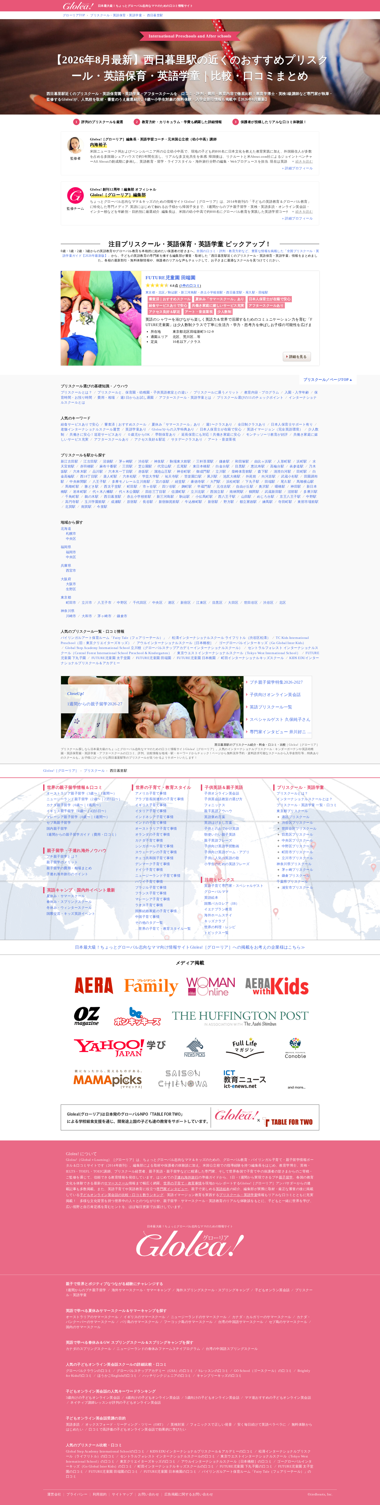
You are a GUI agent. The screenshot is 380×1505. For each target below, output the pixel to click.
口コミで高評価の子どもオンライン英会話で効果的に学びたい (137, 1429)
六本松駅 (130, 476)
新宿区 (185, 602)
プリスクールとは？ (76, 392)
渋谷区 (268, 602)
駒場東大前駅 (180, 461)
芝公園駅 (145, 466)
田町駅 (302, 471)
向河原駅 (269, 476)
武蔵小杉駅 (289, 476)
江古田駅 (90, 461)
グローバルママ (216, 892)
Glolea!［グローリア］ (61, 771)
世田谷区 (251, 602)
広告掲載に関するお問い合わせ (188, 1494)
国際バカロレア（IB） (221, 903)
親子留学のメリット (62, 862)
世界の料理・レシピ (219, 927)
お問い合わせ (148, 1494)
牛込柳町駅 (193, 502)
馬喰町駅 (72, 486)
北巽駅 (70, 507)
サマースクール (116, 1183)
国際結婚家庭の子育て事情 (156, 911)
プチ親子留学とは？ (62, 856)
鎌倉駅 (224, 461)
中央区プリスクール (297, 840)
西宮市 (71, 570)
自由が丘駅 (244, 486)
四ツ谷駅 (169, 486)
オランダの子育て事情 (152, 834)
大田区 (233, 602)
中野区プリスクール (297, 846)
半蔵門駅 (204, 486)
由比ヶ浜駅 (263, 461)
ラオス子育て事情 (149, 905)
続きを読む (304, 161)
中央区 (71, 539)
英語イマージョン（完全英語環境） (275, 429)
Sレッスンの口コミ (213, 1371)
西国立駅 (217, 492)
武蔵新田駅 (273, 492)
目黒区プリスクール (297, 834)
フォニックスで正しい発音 (211, 1424)
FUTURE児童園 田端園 (170, 277)
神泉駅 (159, 461)
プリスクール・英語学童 (238, 1195)
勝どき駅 (91, 486)
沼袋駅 (108, 461)
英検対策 (178, 1424)
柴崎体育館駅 (242, 471)
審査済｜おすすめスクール (170, 299)
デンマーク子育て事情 (152, 864)
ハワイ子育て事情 (149, 881)
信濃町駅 (178, 492)
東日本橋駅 (201, 466)
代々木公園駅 (129, 492)
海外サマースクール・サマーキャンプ (141, 1290)
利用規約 (100, 1494)
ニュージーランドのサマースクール (199, 1317)
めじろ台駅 (265, 496)
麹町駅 (186, 486)
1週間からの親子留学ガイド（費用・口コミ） (82, 834)
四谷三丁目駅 (155, 492)
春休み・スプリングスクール (69, 902)
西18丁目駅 (89, 476)
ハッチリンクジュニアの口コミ (166, 1376)
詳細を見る (298, 357)
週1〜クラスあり (219, 424)
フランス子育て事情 (150, 893)
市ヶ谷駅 (150, 486)
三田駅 (127, 466)
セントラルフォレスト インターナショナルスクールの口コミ (167, 1456)
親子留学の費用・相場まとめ (69, 868)
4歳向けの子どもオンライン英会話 (153, 1398)
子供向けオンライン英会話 (275, 694)
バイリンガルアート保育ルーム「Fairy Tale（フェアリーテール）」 (113, 638)
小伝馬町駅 (204, 496)
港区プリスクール (296, 817)
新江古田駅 (69, 461)
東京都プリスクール (292, 811)
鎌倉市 (122, 616)
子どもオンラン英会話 (272, 1290)
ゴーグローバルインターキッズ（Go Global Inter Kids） (262, 643)
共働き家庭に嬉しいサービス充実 (218, 305)
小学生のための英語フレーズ (226, 864)
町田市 (71, 602)
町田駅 (132, 486)
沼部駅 (293, 492)
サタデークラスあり (186, 439)
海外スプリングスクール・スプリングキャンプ (212, 1290)
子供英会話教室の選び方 (223, 799)
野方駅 (229, 502)
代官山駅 (164, 466)
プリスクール (94, 771)
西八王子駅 (226, 496)
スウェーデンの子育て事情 (156, 852)
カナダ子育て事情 (149, 840)
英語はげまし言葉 (218, 823)
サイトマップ (122, 1494)
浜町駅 (302, 461)
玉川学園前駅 (95, 502)
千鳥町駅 (72, 496)
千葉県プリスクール (292, 881)
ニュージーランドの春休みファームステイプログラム (158, 1349)
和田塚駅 (242, 461)
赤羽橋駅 (87, 466)
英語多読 (73, 1424)
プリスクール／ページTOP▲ (328, 380)
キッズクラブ (214, 921)
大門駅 (215, 481)
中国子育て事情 (147, 917)
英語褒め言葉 (214, 817)
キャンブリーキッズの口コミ (219, 1376)
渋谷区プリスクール (297, 823)
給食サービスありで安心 (168, 305)
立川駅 (221, 471)
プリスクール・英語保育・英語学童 (116, 15)
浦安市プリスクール (297, 887)
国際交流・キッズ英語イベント (71, 914)
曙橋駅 (280, 486)
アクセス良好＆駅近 (164, 312)
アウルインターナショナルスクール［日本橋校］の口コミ (226, 1461)
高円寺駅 (72, 502)
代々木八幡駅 (103, 492)
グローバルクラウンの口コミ (88, 1371)
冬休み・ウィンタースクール (69, 908)
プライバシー (76, 1494)
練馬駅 (267, 502)
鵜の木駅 (91, 496)
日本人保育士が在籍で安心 (270, 299)
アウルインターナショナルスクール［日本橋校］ (175, 643)
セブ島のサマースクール (288, 1322)
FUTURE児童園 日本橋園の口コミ (170, 1471)
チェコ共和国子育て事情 (154, 858)
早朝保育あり (165, 434)
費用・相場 (106, 397)
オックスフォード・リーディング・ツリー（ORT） (125, 1424)
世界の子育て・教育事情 (182, 1183)
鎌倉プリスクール (296, 876)
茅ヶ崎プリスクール (297, 870)
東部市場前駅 (308, 502)
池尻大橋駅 (231, 476)
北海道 (66, 529)
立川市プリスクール (297, 858)
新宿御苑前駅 (169, 502)
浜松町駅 (233, 481)
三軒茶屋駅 (205, 461)
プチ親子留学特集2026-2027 (276, 682)
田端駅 (263, 292)
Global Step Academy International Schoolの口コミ (105, 1451)
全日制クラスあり (252, 424)
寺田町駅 (285, 502)
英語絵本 (211, 897)
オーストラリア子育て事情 (156, 828)
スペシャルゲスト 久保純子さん (280, 719)
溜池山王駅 (162, 471)
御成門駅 (203, 471)
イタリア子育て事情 (150, 811)
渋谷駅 (143, 461)
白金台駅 (223, 466)
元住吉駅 (224, 486)
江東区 (201, 602)
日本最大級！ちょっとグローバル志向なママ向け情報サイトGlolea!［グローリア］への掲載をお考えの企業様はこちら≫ (190, 947)
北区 (161, 292)
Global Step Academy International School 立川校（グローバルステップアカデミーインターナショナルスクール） (153, 648)
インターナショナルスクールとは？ (304, 799)
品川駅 (98, 471)
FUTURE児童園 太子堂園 (111, 658)
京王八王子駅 (290, 496)
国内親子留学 (57, 828)
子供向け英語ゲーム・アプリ (226, 852)
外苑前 (251, 476)
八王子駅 (100, 481)
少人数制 (224, 312)
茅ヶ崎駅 (126, 461)
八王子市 (104, 602)
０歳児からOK (138, 434)
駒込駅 (173, 292)
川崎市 (71, 616)
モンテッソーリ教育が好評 (267, 434)
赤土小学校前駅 (211, 292)
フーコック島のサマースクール (188, 1322)
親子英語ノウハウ (218, 811)
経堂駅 (180, 481)
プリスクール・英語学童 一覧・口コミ (307, 805)
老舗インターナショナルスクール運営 (90, 429)
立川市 (87, 602)
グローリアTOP (74, 15)
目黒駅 (240, 466)
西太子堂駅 (112, 486)
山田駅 (246, 496)
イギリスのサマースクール (144, 1317)
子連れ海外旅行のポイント (67, 874)
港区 (171, 602)
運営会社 (54, 1494)
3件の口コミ (190, 286)
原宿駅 (132, 502)
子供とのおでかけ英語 (221, 828)
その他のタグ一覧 (149, 923)
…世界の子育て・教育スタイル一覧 (163, 929)
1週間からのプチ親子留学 (86, 1290)
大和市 (87, 616)
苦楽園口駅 (193, 476)
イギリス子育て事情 (150, 805)
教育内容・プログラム (261, 392)
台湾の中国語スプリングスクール (232, 1349)
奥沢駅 (264, 486)
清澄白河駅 (282, 471)
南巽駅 (86, 507)
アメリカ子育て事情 (150, 793)
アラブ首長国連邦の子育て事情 (159, 799)
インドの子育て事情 (150, 823)
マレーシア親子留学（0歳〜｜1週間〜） (78, 817)
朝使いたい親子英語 (219, 834)
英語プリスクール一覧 (271, 707)
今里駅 (102, 507)
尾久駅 (250, 292)
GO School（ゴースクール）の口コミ (263, 1371)
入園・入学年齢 (297, 392)
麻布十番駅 (108, 466)
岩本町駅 (80, 492)
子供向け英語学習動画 (221, 846)
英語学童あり (135, 429)
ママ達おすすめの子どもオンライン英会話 (278, 1398)
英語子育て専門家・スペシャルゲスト (233, 886)
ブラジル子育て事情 (150, 887)
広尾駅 (182, 466)
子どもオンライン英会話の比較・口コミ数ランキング (122, 1195)
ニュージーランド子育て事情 (157, 876)
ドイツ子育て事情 (149, 870)
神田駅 (296, 486)
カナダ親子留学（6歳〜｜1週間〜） (75, 805)
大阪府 (66, 579)
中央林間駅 (78, 481)
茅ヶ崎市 (104, 616)
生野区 (71, 589)
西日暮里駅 (155, 15)
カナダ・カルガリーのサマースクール (261, 1317)
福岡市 (71, 552)
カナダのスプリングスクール (88, 1349)
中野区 (122, 602)
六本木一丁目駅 (120, 471)
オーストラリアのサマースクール (92, 1317)
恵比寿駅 (258, 466)
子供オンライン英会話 (221, 793)
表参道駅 (296, 466)
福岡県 (66, 547)
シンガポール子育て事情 (154, 846)
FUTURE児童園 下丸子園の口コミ (246, 1466)
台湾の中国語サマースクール (240, 1322)
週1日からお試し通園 (137, 397)
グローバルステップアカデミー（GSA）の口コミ (155, 1371)
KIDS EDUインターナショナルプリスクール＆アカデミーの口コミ (201, 1451)
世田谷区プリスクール (299, 828)
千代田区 (140, 602)
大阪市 (71, 584)
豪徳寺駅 (198, 481)
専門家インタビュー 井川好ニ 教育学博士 (281, 732)
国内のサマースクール (83, 1327)
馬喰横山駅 (305, 481)
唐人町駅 (110, 476)
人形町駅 (284, 461)
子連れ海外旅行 (186, 1177)
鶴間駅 (254, 492)
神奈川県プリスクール (294, 864)
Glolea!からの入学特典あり (173, 429)
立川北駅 (198, 492)
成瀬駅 (116, 502)
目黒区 (217, 602)
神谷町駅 (184, 471)
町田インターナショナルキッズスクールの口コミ (176, 1466)
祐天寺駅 (172, 476)
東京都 (150, 292)
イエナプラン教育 (218, 909)
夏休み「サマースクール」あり (219, 299)
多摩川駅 (310, 492)
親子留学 (286, 1177)
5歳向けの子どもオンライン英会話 (212, 1398)
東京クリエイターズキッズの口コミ (148, 1461)
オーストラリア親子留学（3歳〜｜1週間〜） (82, 793)
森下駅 (263, 471)
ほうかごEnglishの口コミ (117, 1376)
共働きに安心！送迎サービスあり (96, 434)
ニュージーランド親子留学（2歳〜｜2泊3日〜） (84, 799)
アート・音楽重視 (199, 312)
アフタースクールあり (266, 305)
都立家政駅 (248, 502)
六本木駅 (80, 471)
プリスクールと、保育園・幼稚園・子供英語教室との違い (142, 392)
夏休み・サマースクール (66, 896)
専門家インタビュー (172, 1189)
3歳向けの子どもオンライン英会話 (93, 1398)
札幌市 (71, 533)
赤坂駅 (143, 471)
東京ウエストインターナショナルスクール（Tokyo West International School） (238, 653)
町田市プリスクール (297, 852)
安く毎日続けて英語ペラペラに (261, 1424)
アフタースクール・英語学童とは (185, 397)
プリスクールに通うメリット (216, 392)
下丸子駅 (252, 481)
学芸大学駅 (150, 476)
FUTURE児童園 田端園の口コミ (113, 1471)
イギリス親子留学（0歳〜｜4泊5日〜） (77, 811)
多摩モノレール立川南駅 (131, 481)
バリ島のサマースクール (139, 1322)
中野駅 (311, 496)
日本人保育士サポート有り (292, 424)
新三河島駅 (189, 292)
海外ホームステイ (218, 915)
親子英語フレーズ (218, 840)
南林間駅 (237, 492)
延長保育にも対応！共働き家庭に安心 (211, 434)
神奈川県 (68, 611)
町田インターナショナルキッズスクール (252, 658)
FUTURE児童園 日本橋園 (196, 658)
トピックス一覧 (216, 933)
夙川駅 (212, 476)
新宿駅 (213, 502)
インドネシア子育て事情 (154, 817)
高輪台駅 (277, 466)
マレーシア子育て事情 (152, 899)
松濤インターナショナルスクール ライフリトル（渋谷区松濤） (221, 638)
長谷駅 (148, 502)
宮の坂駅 (163, 481)
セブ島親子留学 (59, 823)
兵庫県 (66, 566)
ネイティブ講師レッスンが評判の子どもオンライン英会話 (115, 1402)
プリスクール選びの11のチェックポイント (250, 397)
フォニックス (214, 805)
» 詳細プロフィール (297, 168)
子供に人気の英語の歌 (221, 858)
